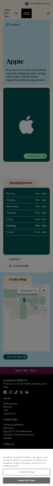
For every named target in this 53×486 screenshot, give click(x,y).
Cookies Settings (26, 472)
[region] (26, 467)
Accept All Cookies (26, 480)
